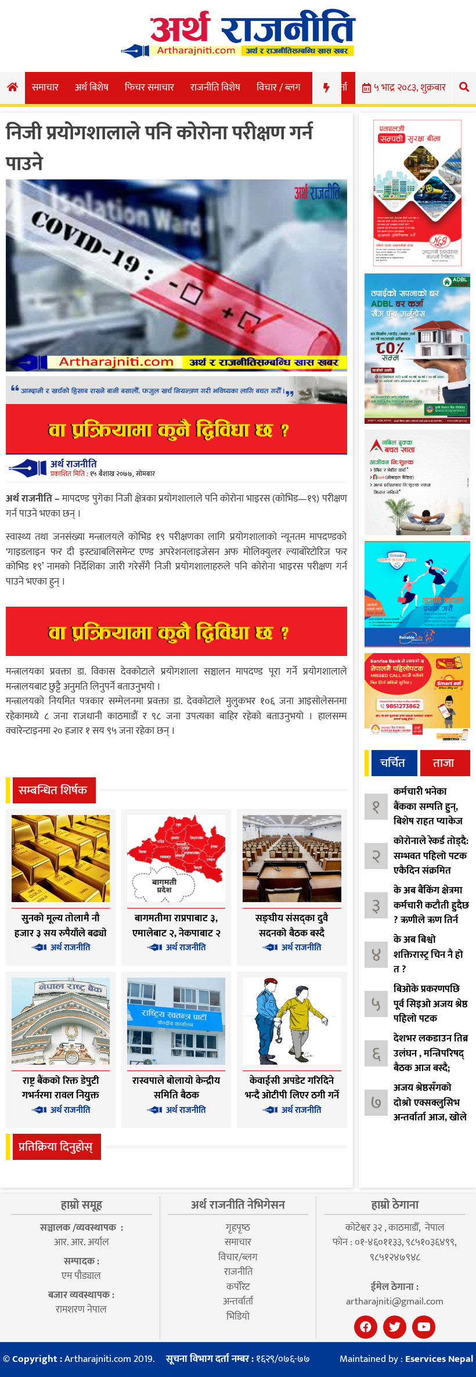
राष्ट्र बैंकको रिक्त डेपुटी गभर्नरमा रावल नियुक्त (60, 1088)
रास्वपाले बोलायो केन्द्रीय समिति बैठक (176, 1088)
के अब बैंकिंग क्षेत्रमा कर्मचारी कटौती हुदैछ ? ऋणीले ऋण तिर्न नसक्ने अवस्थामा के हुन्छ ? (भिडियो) (431, 920)
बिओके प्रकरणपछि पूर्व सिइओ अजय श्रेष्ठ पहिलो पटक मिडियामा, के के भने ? (431, 1019)
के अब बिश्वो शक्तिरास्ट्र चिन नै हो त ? (428, 955)
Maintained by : (406, 1359)
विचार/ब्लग (238, 1257)
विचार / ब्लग (279, 88)
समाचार (45, 88)
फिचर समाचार (149, 88)
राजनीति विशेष (215, 88)
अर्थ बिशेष (92, 88)
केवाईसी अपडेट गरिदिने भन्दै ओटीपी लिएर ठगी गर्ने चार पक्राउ (292, 1096)
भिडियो (238, 1316)
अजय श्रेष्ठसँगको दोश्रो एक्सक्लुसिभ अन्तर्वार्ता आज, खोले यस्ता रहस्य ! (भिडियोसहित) (430, 1117)
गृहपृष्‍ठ (238, 1228)
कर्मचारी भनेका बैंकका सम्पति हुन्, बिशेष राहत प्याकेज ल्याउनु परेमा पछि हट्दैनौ (428, 821)
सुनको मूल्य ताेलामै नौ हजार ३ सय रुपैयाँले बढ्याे (61, 926)
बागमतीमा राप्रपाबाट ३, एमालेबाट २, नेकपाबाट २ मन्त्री (176, 933)
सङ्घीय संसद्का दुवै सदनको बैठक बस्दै (291, 926)
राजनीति (238, 1272)
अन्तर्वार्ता (238, 1301)
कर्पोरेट (238, 1287)
